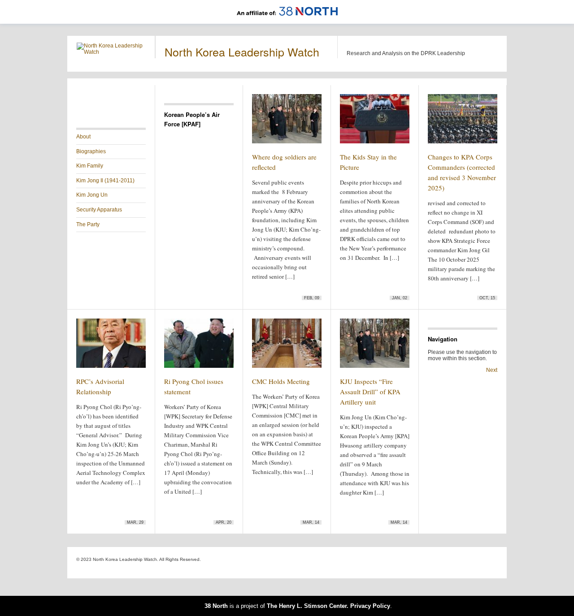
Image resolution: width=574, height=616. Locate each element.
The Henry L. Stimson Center (307, 606)
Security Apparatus (99, 210)
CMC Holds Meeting (281, 381)
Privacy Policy (370, 606)
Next (491, 370)
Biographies (91, 151)
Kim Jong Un (92, 195)
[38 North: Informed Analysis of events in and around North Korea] (287, 20)
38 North (216, 606)
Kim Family (89, 166)
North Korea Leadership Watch (242, 51)
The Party (88, 224)
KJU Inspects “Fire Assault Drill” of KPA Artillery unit (370, 391)
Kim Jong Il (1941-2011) (105, 180)
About (83, 137)
